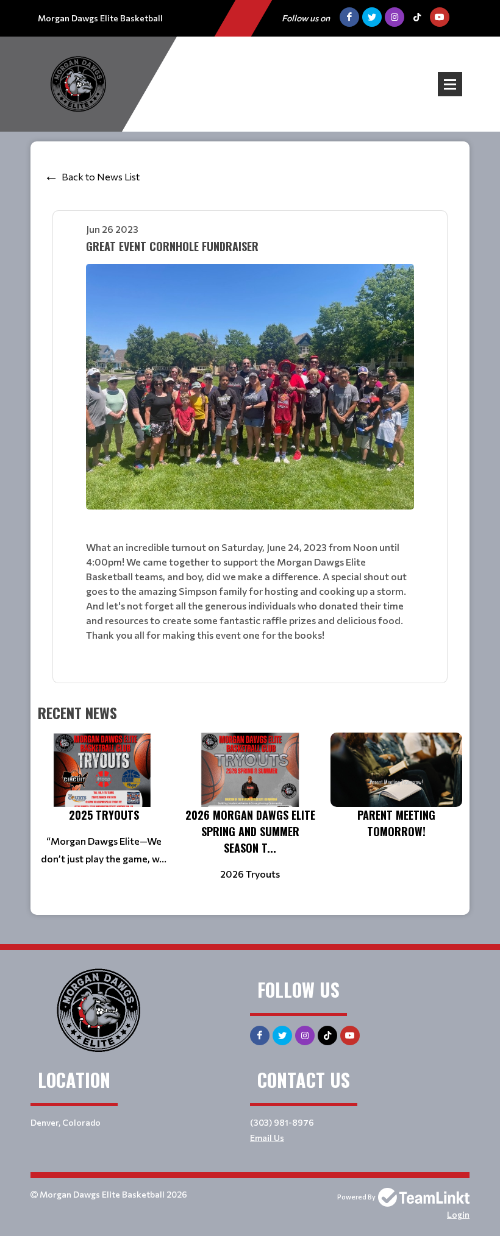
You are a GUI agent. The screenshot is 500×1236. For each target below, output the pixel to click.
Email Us (267, 1137)
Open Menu (450, 84)
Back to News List (101, 176)
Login (458, 1214)
